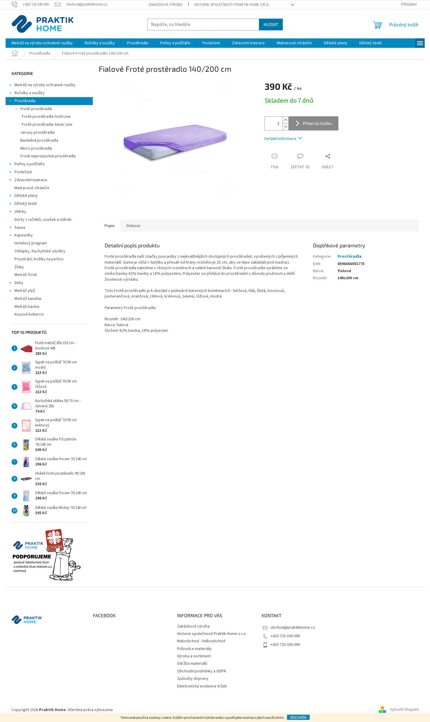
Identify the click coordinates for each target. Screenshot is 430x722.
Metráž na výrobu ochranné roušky (45, 85)
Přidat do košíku (317, 123)
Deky (18, 283)
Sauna (19, 228)
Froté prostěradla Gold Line (46, 117)
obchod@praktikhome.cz (292, 627)
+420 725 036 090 (285, 636)
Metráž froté (25, 275)
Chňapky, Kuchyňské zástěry (39, 251)
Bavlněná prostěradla (39, 140)
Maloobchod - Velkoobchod (201, 641)
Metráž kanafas (28, 299)
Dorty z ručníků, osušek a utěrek (43, 220)
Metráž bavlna (27, 307)
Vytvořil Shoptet (404, 710)
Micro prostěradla (36, 148)
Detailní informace (280, 139)
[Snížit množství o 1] (285, 126)
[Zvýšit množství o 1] (285, 120)
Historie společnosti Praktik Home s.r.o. (232, 4)
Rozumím (298, 717)
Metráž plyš (24, 291)
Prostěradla (24, 101)
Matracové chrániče (31, 188)
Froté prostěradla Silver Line (47, 125)
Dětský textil (25, 204)
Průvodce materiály (194, 649)
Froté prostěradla (36, 109)
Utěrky (20, 212)
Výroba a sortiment (194, 656)
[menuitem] (42, 43)
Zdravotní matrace (30, 180)
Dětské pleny (26, 196)
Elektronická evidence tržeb (202, 686)
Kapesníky (23, 235)
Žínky (19, 267)
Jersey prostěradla (37, 132)
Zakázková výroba (165, 4)
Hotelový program (30, 243)
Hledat (271, 24)
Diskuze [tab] (133, 226)
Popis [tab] (110, 226)
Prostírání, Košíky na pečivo (39, 259)
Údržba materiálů (192, 664)
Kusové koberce (29, 314)
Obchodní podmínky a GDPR (201, 671)
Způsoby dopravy (192, 679)
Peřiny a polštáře (29, 164)
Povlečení (23, 172)
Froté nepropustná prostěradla (48, 156)
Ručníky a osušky (29, 93)
